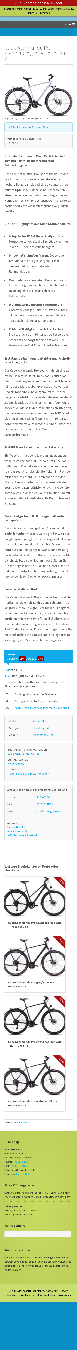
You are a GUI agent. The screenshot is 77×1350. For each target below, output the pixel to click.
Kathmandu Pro (43, 735)
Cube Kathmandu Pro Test (24, 754)
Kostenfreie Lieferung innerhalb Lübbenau (41, 708)
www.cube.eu (15, 763)
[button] (68, 24)
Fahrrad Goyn (23, 1174)
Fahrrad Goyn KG (22, 1122)
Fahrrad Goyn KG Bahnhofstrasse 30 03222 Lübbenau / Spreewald (22, 831)
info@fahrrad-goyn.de (47, 811)
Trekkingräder (42, 728)
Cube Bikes (40, 721)
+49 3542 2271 (38, 8)
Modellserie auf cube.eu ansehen (28, 773)
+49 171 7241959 (44, 804)
